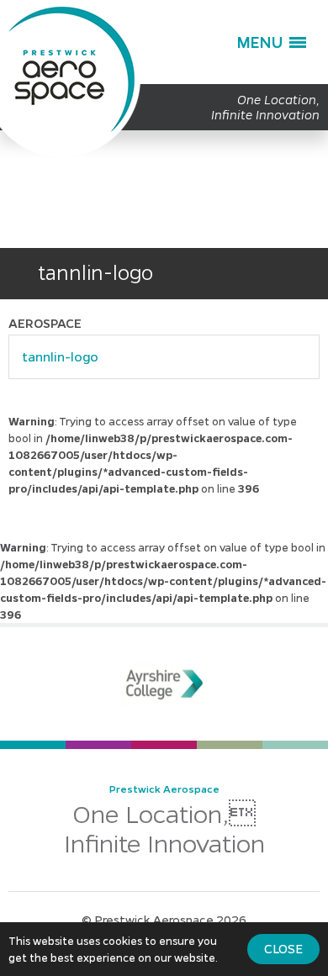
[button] (271, 42)
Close (283, 948)
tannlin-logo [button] (60, 356)
